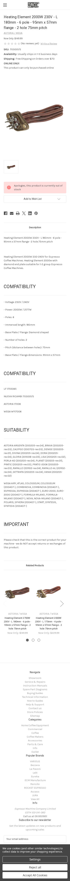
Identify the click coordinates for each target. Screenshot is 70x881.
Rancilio (35, 784)
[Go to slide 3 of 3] (39, 640)
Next (61, 603)
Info (35, 748)
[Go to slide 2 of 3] (33, 640)
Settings (35, 859)
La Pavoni (35, 768)
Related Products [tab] (35, 565)
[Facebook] (5, 213)
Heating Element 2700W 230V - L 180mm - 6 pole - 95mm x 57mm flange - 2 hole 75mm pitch (17, 623)
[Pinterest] (36, 213)
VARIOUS (35, 761)
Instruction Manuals (35, 685)
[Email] (11, 213)
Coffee (35, 732)
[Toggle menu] (5, 5)
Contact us (35, 708)
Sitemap (35, 715)
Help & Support (35, 704)
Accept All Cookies (35, 875)
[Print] (18, 213)
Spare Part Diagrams (35, 689)
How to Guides (35, 700)
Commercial (35, 729)
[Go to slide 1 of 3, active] (27, 640)
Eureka (35, 776)
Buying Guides (35, 693)
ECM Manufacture (35, 780)
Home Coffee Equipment (35, 725)
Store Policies (35, 712)
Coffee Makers (35, 736)
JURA (35, 795)
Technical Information (35, 697)
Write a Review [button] (49, 43)
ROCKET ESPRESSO (35, 787)
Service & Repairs (35, 681)
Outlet (35, 751)
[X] (24, 213)
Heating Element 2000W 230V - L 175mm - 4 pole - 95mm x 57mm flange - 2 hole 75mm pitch (48, 623)
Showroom (35, 678)
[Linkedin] (30, 213)
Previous (4, 603)
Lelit (35, 772)
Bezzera (35, 765)
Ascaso (35, 791)
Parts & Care (35, 744)
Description (35, 227)
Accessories (35, 740)
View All (35, 799)
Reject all (35, 867)
